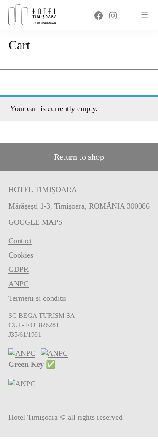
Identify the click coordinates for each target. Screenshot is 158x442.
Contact (20, 240)
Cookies (20, 255)
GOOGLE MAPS (35, 222)
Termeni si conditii (37, 298)
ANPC (18, 283)
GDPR (18, 269)
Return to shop (79, 156)
